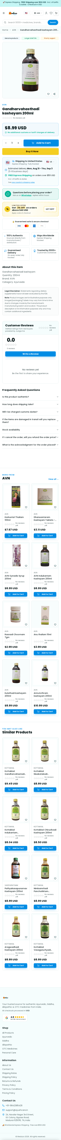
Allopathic (7, 1044)
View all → (53, 479)
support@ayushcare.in (17, 1110)
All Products (8, 1032)
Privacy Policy (9, 1085)
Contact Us (7, 1069)
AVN (14, 30)
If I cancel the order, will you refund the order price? (29, 437)
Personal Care (9, 1052)
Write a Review (31, 354)
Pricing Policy (8, 1093)
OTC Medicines (9, 1048)
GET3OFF (50, 209)
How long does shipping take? (18, 404)
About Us (6, 1065)
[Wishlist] (51, 13)
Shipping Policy (9, 1077)
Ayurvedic (7, 1036)
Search (53, 22)
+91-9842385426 (14, 1105)
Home (5, 30)
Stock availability (11, 429)
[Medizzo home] (13, 13)
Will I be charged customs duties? (19, 411)
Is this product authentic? (15, 396)
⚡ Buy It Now (30, 151)
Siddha (5, 1040)
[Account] (46, 13)
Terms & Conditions (12, 1089)
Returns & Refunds (11, 1081)
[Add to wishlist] (48, 94)
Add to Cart (43, 143)
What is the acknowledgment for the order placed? (29, 444)
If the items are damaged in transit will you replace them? (28, 421)
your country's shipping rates (23, 182)
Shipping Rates (9, 1073)
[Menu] (3, 13)
